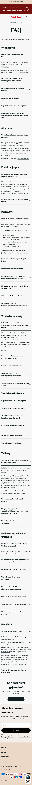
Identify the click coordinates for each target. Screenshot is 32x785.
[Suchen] (26, 17)
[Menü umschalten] (2, 17)
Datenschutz (18, 766)
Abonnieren (16, 730)
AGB (2, 766)
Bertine (8, 781)
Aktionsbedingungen (23, 159)
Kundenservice (11, 191)
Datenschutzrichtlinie (24, 737)
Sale (17, 143)
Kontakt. (17, 554)
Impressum (9, 766)
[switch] (28, 782)
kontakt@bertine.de (8, 340)
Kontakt (3, 350)
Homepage (13, 22)
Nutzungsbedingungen (7, 737)
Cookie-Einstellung (6, 770)
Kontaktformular (16, 699)
